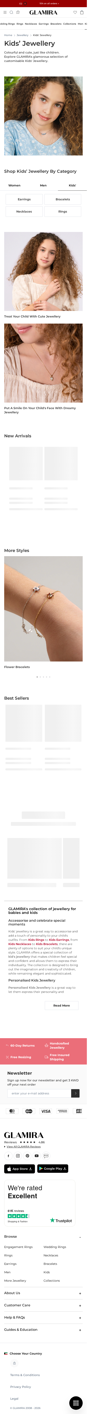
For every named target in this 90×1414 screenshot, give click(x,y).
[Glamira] (44, 12)
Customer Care (17, 1305)
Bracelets (50, 1264)
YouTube (36, 1156)
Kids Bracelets (47, 944)
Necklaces (51, 1255)
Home (8, 35)
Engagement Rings (18, 1247)
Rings (8, 1255)
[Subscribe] (75, 1093)
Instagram (18, 1156)
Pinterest (27, 1156)
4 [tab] (46, 677)
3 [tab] (43, 677)
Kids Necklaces (19, 944)
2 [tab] (40, 677)
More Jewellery (15, 1281)
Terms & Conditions (25, 1375)
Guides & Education (20, 1330)
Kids (47, 1272)
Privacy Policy (20, 1387)
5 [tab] (49, 677)
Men (7, 1272)
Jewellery (22, 35)
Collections (52, 1281)
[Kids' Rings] (43, 271)
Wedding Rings (55, 1247)
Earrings (10, 1264)
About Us (12, 1293)
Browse (10, 1237)
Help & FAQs (14, 1317)
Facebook (8, 1156)
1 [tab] (37, 677)
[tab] (14, 185)
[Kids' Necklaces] (43, 363)
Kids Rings (36, 940)
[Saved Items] (75, 12)
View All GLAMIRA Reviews (24, 1146)
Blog (46, 1156)
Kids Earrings (59, 940)
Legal (14, 1399)
